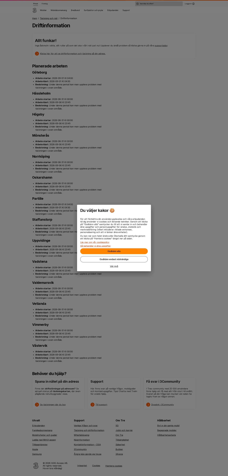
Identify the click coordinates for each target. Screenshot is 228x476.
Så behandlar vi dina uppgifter (95, 246)
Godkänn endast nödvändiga (114, 259)
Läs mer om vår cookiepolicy (94, 242)
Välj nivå (114, 266)
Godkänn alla (114, 251)
